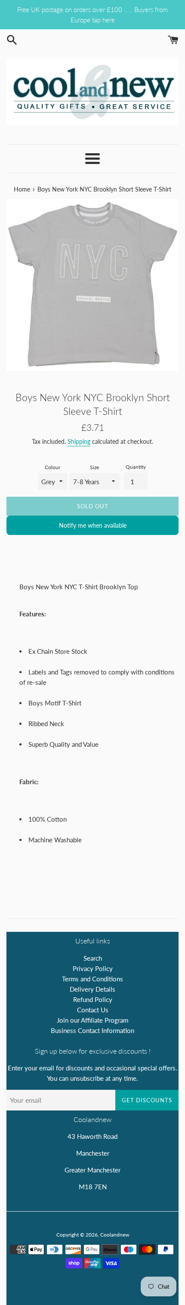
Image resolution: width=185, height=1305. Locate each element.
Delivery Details (92, 989)
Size (94, 467)
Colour (52, 467)
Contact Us (92, 1010)
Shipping (79, 441)
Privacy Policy (93, 968)
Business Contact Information (92, 1030)
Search (92, 958)
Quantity (136, 467)
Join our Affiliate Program (92, 1020)
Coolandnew (114, 1234)
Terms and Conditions (92, 979)
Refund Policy (92, 999)
